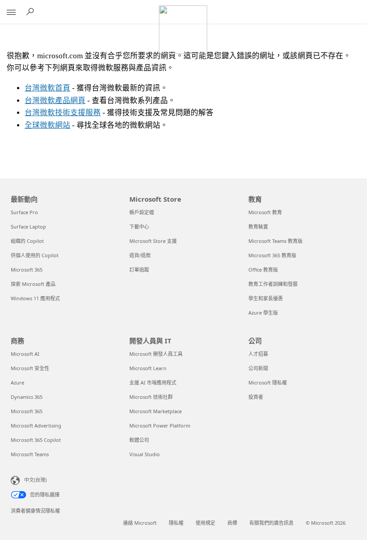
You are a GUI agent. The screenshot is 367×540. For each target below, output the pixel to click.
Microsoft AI (25, 353)
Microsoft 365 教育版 (272, 255)
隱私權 (176, 522)
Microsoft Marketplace (155, 411)
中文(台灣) (35, 479)
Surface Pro (24, 212)
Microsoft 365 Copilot (36, 439)
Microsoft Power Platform (159, 425)
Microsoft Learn (147, 368)
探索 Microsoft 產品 (33, 284)
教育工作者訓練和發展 (273, 284)
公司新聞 (258, 368)
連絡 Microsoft (140, 522)
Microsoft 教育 (265, 212)
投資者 (255, 396)
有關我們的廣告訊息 (271, 522)
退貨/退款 (140, 255)
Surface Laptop (28, 226)
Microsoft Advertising (36, 425)
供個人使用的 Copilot (35, 255)
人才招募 (258, 353)
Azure (17, 382)
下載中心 (139, 226)
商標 (232, 522)
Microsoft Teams (30, 454)
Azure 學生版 (263, 312)
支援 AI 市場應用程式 (152, 382)
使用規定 (205, 522)
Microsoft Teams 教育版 (275, 241)
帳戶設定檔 (141, 212)
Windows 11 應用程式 (35, 298)
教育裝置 (258, 226)
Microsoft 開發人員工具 (156, 353)
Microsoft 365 (27, 269)
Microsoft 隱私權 (267, 382)
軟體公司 (139, 439)
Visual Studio (144, 454)
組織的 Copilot (27, 241)
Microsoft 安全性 (30, 368)
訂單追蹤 (139, 269)
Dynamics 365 (27, 396)
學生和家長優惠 (265, 298)
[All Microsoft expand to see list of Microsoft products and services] (11, 12)
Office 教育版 (263, 269)
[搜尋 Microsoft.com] (31, 11)
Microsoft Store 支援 (153, 241)
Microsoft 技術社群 (151, 396)
